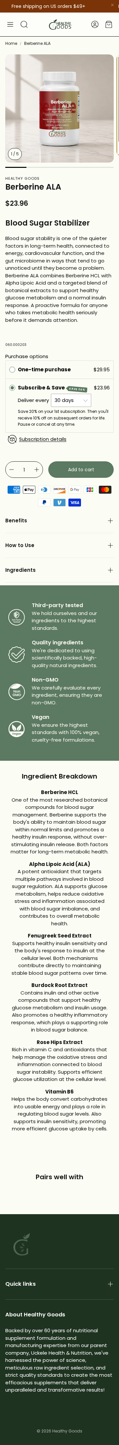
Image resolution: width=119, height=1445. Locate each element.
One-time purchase (44, 369)
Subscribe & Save (52, 388)
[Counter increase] (37, 470)
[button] (10, 24)
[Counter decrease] (12, 470)
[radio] (12, 370)
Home (11, 43)
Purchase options (26, 356)
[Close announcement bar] (112, 5)
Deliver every (34, 400)
